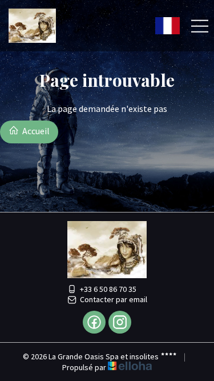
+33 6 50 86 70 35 (108, 289)
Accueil (35, 131)
